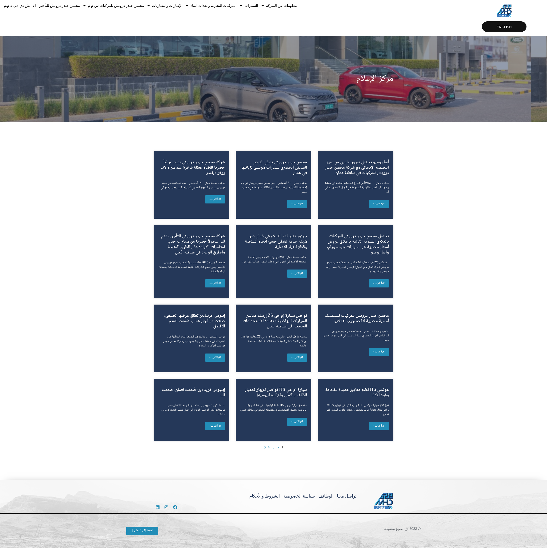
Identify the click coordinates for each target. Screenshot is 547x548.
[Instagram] (166, 507)
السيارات (251, 6)
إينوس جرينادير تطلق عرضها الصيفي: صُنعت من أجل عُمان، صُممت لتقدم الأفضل (194, 321)
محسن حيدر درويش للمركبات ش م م (116, 6)
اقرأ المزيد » (379, 204)
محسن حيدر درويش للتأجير (59, 6)
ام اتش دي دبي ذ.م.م (20, 6)
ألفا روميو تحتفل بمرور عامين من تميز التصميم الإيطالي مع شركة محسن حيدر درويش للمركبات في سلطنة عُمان (357, 168)
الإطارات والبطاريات (167, 6)
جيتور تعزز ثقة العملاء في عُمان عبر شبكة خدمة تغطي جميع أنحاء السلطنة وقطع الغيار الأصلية (276, 242)
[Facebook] (175, 507)
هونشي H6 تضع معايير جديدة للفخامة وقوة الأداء (357, 392)
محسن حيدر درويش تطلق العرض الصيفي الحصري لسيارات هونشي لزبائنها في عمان (274, 168)
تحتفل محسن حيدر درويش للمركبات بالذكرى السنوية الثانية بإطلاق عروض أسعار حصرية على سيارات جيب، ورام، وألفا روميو (358, 244)
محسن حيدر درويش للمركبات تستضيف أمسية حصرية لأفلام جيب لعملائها (357, 318)
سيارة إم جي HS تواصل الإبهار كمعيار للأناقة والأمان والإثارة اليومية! (276, 392)
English (504, 27)
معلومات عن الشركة (281, 6)
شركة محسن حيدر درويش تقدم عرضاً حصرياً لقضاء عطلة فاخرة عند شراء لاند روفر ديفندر (193, 168)
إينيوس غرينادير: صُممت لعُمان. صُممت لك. (193, 392)
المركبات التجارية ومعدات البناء (213, 6)
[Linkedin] (158, 507)
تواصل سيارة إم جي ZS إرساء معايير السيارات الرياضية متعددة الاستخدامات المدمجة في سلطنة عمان (275, 321)
